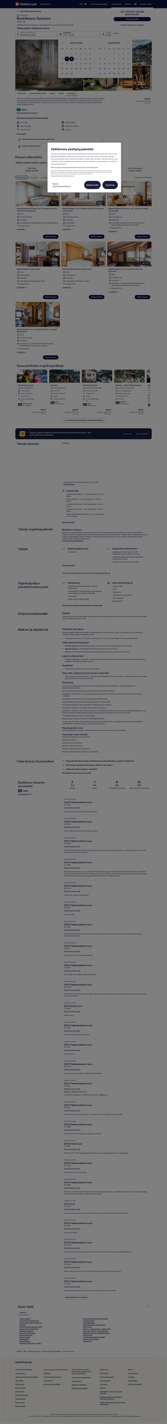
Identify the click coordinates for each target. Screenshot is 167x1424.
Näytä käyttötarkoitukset (62, 185)
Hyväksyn (110, 185)
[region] (84, 167)
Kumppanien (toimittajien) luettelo (63, 176)
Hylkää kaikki (92, 185)
